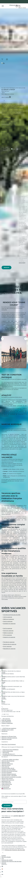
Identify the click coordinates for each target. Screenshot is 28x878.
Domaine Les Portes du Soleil (9, 771)
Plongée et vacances (8, 642)
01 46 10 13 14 (4, 708)
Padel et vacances (8, 632)
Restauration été (5, 781)
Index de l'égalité (6, 720)
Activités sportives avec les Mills (11, 614)
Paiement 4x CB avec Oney (8, 736)
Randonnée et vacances (9, 644)
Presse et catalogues (7, 723)
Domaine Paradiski (6, 772)
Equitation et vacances (9, 623)
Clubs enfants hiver (6, 784)
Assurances (4, 731)
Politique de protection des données (11, 861)
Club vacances (5, 766)
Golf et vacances (7, 617)
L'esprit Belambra (6, 721)
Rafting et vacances (8, 619)
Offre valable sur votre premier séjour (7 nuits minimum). (13, 797)
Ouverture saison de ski (7, 768)
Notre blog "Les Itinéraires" (8, 744)
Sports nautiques (7, 621)
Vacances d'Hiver (6, 765)
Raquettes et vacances (9, 648)
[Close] (4, 101)
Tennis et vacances (8, 630)
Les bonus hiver (5, 785)
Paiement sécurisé (6, 739)
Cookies (3, 855)
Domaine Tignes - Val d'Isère (9, 775)
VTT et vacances (7, 635)
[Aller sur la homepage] (3, 702)
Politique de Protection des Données (15, 850)
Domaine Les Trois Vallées (8, 769)
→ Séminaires (5, 752)
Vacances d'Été (5, 762)
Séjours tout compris (7, 778)
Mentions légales (6, 857)
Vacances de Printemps (7, 761)
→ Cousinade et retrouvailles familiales (11, 755)
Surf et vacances (7, 628)
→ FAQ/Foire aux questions (8, 728)
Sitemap (3, 863)
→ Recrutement (5, 718)
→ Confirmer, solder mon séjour (10, 759)
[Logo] (14, 5)
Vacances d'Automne (7, 763)
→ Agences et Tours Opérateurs (9, 749)
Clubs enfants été (6, 782)
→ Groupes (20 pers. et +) (8, 754)
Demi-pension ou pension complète (11, 777)
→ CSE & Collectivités (7, 751)
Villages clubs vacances (7, 780)
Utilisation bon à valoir (7, 729)
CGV (2, 858)
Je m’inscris (7, 805)
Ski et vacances (7, 646)
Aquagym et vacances (9, 637)
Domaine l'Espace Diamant (8, 774)
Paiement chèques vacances (9, 737)
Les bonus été (5, 787)
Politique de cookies (6, 860)
